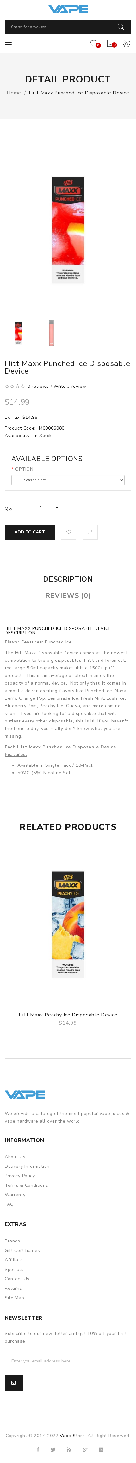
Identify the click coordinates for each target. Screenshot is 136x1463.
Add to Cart (30, 532)
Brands (12, 1241)
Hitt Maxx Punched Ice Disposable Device (79, 93)
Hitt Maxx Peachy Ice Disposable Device (68, 1014)
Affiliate (14, 1260)
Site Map (14, 1298)
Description (68, 579)
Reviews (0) (68, 595)
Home (14, 93)
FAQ (9, 1204)
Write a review (69, 386)
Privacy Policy (20, 1176)
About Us (15, 1157)
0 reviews (38, 386)
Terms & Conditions (26, 1185)
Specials (14, 1269)
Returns (13, 1288)
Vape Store (72, 1436)
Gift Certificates (22, 1250)
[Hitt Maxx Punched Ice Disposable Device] (18, 333)
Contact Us (17, 1279)
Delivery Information (27, 1166)
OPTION (24, 469)
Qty (9, 508)
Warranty (15, 1195)
